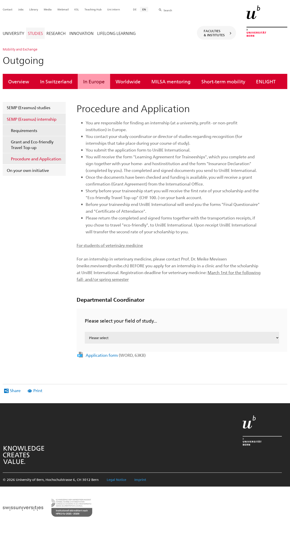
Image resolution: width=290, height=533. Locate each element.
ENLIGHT (266, 81)
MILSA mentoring (171, 81)
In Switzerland (56, 81)
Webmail (63, 9)
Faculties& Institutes (214, 33)
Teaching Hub (93, 9)
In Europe (94, 81)
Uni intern (113, 9)
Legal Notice (116, 479)
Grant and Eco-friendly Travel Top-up (32, 144)
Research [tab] (56, 33)
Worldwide (128, 81)
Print (37, 390)
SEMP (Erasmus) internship (31, 119)
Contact (7, 9)
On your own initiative (28, 170)
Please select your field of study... (121, 320)
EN (144, 9)
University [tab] (13, 33)
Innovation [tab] (81, 33)
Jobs (21, 9)
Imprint (140, 479)
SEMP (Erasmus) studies (28, 107)
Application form (116, 355)
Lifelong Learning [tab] (116, 33)
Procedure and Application (36, 159)
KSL (76, 9)
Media (48, 9)
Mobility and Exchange (20, 49)
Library (33, 9)
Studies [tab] (35, 33)
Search (168, 10)
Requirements (24, 130)
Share (15, 390)
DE (135, 9)
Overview (18, 81)
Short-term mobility (223, 81)
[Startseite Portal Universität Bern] (266, 21)
